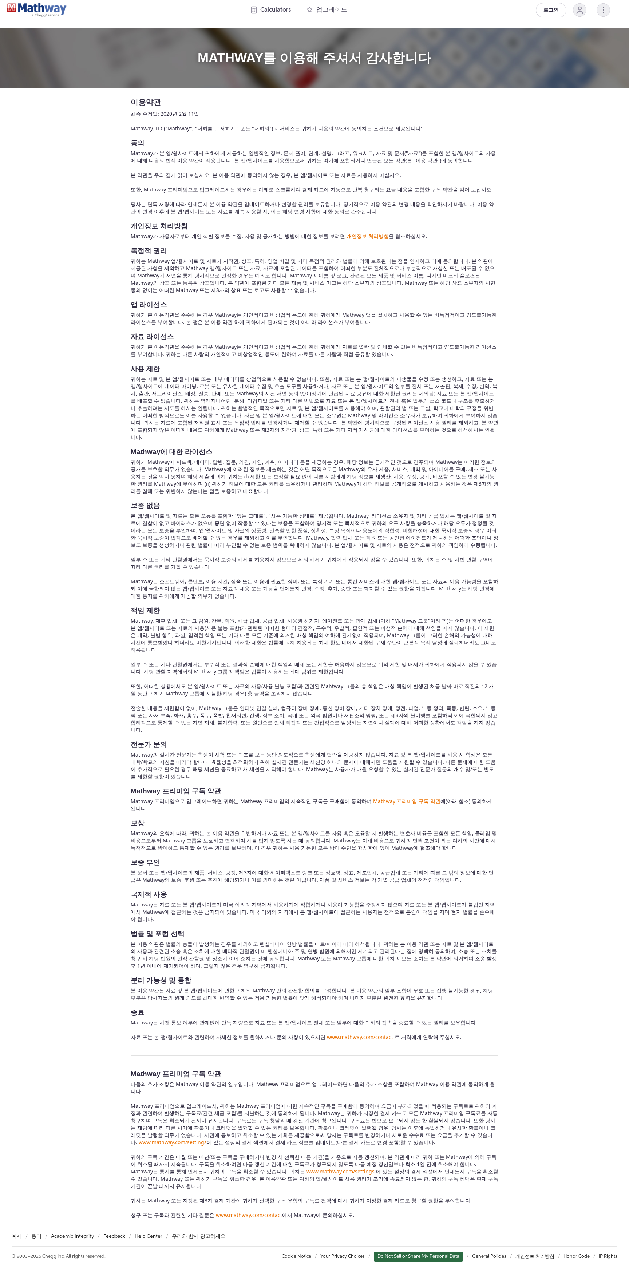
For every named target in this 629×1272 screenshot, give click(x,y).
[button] (579, 10)
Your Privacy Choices (342, 1256)
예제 (17, 1236)
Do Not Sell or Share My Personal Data (418, 1256)
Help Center (148, 1236)
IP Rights (608, 1256)
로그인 (551, 10)
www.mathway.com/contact (360, 1037)
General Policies (489, 1256)
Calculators (275, 10)
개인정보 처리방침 (368, 236)
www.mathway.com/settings (173, 1142)
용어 (36, 1236)
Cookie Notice (296, 1256)
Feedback (114, 1236)
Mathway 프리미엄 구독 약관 (406, 801)
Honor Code (576, 1256)
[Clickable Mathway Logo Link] (37, 10)
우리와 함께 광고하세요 (199, 1236)
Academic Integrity (72, 1236)
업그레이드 (331, 10)
